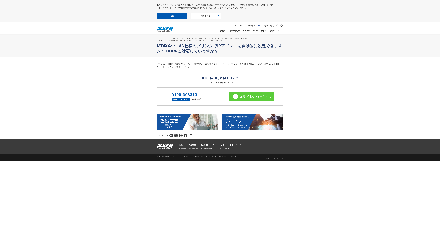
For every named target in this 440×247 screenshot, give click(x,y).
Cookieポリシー (198, 156)
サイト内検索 (277, 25)
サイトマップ (235, 156)
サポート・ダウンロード (170, 38)
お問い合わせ (269, 26)
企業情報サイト (253, 26)
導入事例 (246, 31)
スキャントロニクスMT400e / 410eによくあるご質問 (231, 38)
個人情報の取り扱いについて (168, 156)
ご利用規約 (184, 156)
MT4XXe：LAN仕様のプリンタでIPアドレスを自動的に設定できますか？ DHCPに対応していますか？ (190, 40)
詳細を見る (205, 16)
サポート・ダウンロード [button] (271, 31)
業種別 (181, 145)
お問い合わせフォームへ (253, 96)
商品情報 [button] (234, 31)
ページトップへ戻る (437, 239)
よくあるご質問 (185, 38)
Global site (281, 25)
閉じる (282, 4)
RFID (255, 31)
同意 (172, 16)
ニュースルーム (240, 26)
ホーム (159, 38)
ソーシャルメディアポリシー (217, 156)
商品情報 (192, 145)
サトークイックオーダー (189, 148)
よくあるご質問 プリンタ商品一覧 (202, 38)
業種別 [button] (222, 31)
